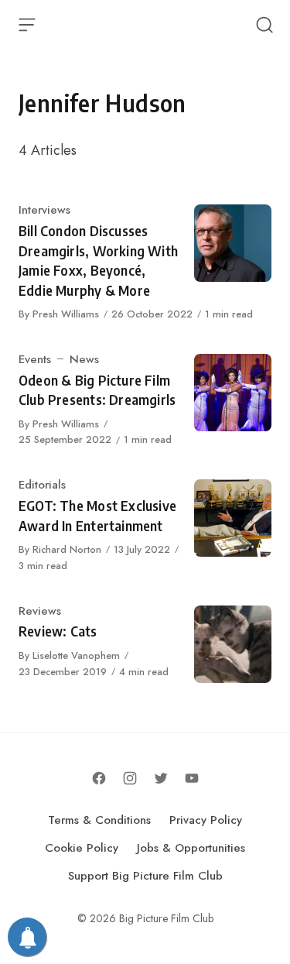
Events (35, 359)
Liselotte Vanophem (76, 655)
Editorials (42, 484)
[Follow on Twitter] (161, 778)
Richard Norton (66, 549)
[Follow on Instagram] (130, 778)
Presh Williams (65, 314)
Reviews (40, 610)
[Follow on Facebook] (99, 778)
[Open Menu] (27, 24)
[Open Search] (264, 24)
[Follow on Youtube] (192, 778)
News (84, 359)
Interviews (44, 209)
